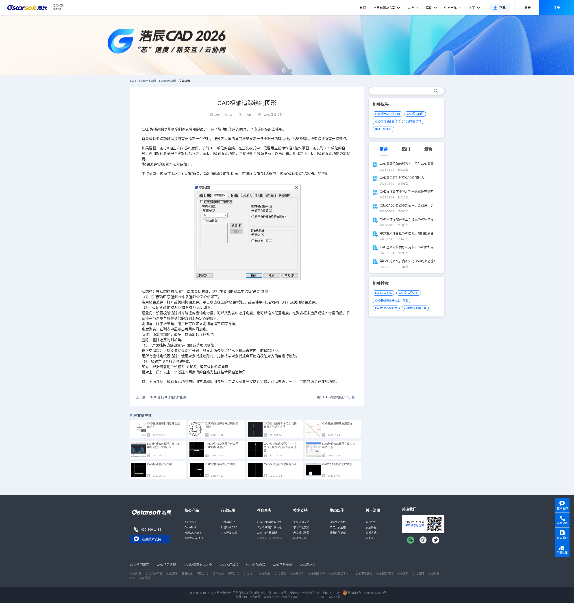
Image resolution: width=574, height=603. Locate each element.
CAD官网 (418, 573)
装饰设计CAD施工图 (387, 114)
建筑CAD (233, 573)
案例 (429, 8)
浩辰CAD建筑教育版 (269, 522)
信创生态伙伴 (338, 522)
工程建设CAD (229, 522)
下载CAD (203, 573)
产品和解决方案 (384, 8)
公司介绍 (371, 522)
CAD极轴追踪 (273, 114)
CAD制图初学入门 (340, 573)
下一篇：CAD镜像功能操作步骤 (333, 397)
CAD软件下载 (154, 573)
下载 (502, 7)
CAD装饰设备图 (384, 121)
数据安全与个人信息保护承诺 (280, 597)
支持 (411, 8)
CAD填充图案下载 (415, 308)
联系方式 (371, 532)
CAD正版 (172, 573)
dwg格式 (144, 577)
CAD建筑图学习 (411, 121)
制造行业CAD (229, 527)
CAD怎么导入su (408, 293)
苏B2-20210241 (332, 592)
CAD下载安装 (363, 573)
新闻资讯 (371, 538)
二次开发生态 (338, 527)
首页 (363, 8)
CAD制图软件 (316, 573)
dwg (132, 577)
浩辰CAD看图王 (194, 538)
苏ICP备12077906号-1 (275, 592)
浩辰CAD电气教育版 (269, 527)
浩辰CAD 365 (193, 532)
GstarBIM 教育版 (267, 532)
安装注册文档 (301, 522)
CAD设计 (249, 573)
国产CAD (218, 573)
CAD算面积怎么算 (386, 308)
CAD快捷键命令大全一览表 (391, 300)
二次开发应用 (229, 532)
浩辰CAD (190, 522)
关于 (472, 8)
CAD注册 (402, 573)
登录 (527, 7)
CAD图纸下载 (384, 573)
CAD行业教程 (147, 81)
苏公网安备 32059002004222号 (367, 592)
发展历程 (371, 527)
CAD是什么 (297, 573)
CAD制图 (135, 573)
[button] (284, 70)
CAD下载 (334, 597)
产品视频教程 (301, 532)
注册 (557, 7)
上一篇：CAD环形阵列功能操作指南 (161, 397)
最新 (428, 149)
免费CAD (187, 573)
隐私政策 (255, 597)
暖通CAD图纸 (383, 129)
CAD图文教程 (167, 81)
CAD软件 (320, 597)
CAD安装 (280, 573)
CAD (133, 81)
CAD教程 (264, 573)
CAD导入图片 (415, 114)
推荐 (384, 149)
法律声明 (241, 597)
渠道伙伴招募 (338, 532)
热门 (406, 149)
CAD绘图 (433, 573)
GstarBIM (190, 527)
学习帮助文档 (301, 527)
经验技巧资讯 (301, 538)
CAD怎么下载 (383, 293)
